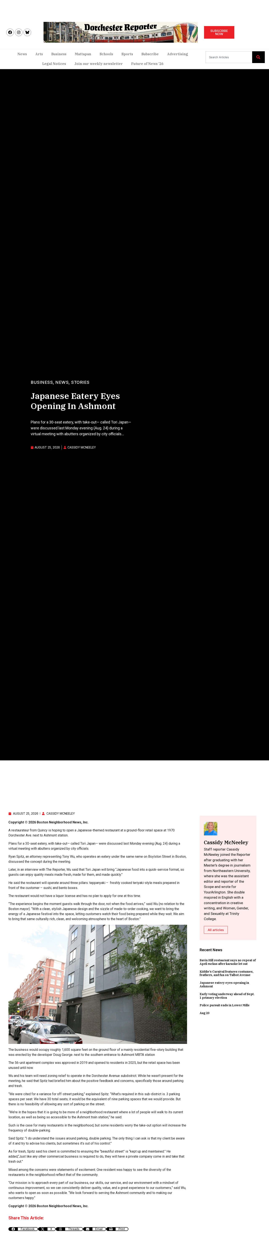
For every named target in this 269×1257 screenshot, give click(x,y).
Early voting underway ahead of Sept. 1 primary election (227, 996)
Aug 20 (204, 1013)
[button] (23, 1229)
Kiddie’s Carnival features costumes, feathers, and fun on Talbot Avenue (226, 973)
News (22, 54)
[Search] (258, 57)
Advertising (177, 54)
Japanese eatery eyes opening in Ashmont (224, 984)
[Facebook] (10, 32)
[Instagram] (18, 32)
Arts (39, 54)
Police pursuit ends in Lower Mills (224, 1005)
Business (58, 54)
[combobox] (229, 57)
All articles (216, 930)
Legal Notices (54, 64)
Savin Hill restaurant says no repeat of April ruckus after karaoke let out (228, 962)
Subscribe (150, 54)
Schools (106, 54)
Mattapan (83, 54)
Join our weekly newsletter (98, 64)
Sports (127, 54)
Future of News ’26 (147, 64)
